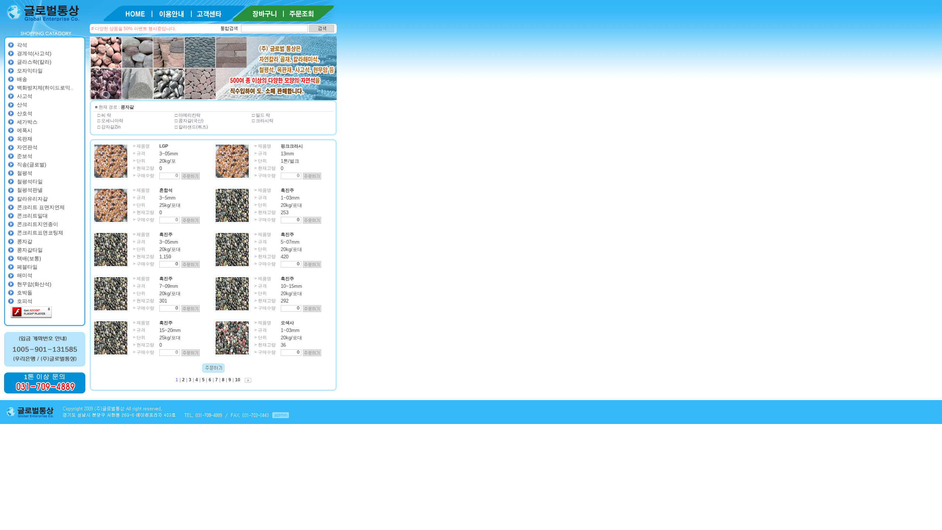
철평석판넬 (30, 190)
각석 (22, 45)
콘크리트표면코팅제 (40, 233)
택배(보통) (29, 258)
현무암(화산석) (34, 284)
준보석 (24, 156)
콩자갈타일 (30, 250)
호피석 (24, 301)
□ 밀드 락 (261, 115)
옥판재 (24, 139)
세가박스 (27, 122)
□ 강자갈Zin (109, 127)
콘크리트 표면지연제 (41, 207)
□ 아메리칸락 (188, 115)
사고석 (24, 96)
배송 (22, 79)
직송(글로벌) (31, 164)
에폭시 (24, 130)
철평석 (24, 173)
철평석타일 (30, 181)
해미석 (24, 275)
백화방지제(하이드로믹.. (45, 88)
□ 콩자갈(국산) (189, 120)
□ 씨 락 (104, 115)
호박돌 (24, 293)
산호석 (24, 113)
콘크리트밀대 (32, 216)
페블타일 (27, 267)
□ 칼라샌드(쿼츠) (191, 127)
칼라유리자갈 (32, 199)
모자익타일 (30, 71)
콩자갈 (24, 241)
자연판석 (27, 147)
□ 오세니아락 (110, 120)
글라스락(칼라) (34, 62)
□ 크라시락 (262, 120)
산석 (22, 104)
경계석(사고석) (34, 53)
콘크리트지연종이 (37, 224)
